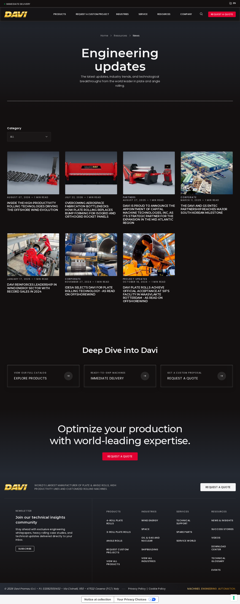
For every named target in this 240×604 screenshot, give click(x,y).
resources (120, 35)
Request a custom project (92, 14)
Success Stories (222, 529)
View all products (113, 563)
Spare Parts (184, 532)
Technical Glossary (218, 560)
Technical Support (183, 522)
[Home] (15, 14)
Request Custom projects (117, 551)
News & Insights (222, 520)
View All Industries (148, 560)
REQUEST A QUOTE (120, 456)
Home (104, 35)
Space (145, 529)
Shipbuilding (149, 549)
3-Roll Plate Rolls (118, 532)
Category (14, 128)
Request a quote (222, 14)
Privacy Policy (137, 588)
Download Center (218, 548)
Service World (186, 540)
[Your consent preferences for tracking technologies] (233, 597)
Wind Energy (149, 520)
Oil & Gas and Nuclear (150, 539)
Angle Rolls (114, 540)
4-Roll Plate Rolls (114, 522)
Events (215, 570)
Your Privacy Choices (131, 599)
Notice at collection (97, 599)
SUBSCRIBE (25, 548)
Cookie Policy (157, 588)
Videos (215, 537)
